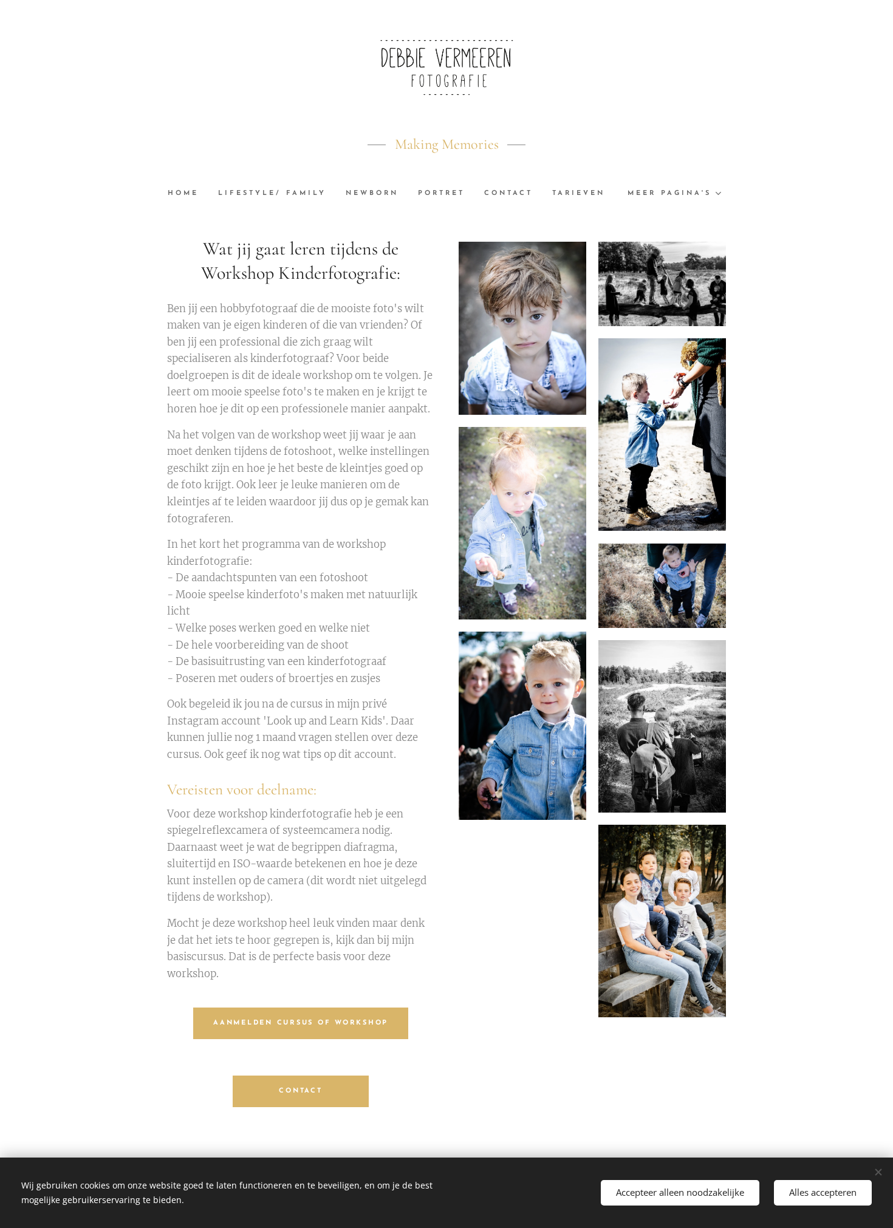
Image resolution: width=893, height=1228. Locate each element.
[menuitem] (188, 194)
